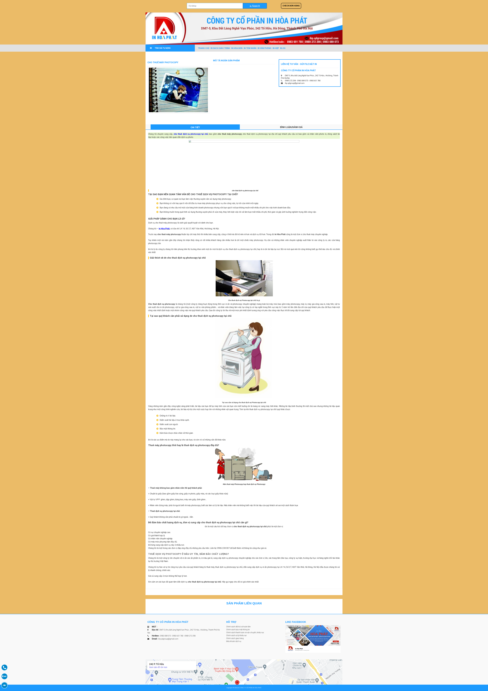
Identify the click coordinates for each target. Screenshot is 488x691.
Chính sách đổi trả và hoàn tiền (238, 627)
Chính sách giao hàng (235, 638)
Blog (282, 48)
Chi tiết (195, 127)
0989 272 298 (190, 636)
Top (480, 676)
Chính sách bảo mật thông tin (238, 630)
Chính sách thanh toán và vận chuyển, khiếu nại (245, 632)
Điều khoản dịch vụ (233, 641)
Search (255, 6)
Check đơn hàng (291, 6)
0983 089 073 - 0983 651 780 (172, 636)
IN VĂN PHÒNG (264, 48)
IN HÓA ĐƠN (236, 48)
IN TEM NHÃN (250, 48)
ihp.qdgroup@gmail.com (168, 639)
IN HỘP (276, 48)
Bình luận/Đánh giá (291, 127)
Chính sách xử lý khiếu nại (236, 635)
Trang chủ (203, 48)
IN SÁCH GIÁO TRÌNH (220, 48)
